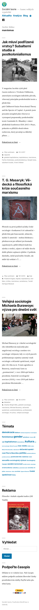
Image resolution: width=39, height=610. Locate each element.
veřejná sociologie (23, 413)
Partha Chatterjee (8, 160)
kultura (29, 441)
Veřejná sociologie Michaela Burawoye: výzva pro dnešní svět (19, 305)
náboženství (16, 449)
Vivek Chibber (19, 162)
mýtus (32, 446)
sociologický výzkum (18, 460)
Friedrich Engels (9, 279)
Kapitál (18, 279)
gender (18, 436)
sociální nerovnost (15, 464)
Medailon (7, 402)
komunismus (20, 442)
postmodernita (16, 457)
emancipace (34, 432)
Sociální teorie (9, 9)
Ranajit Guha (32, 160)
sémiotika (30, 467)
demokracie (8, 432)
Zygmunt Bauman (25, 471)
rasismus (25, 457)
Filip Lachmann (9, 152)
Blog (25, 15)
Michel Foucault (13, 446)
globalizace (26, 437)
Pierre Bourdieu (12, 453)
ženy (14, 475)
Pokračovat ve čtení (11, 142)
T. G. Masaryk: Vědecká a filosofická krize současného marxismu (17, 186)
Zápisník (7, 155)
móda (29, 446)
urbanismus (8, 471)
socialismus (23, 281)
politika (22, 453)
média (24, 446)
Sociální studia (26, 464)
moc (19, 446)
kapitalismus (23, 157)
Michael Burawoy (16, 407)
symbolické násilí (23, 467)
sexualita (6, 460)
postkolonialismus (21, 160)
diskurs (17, 432)
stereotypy (33, 464)
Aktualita (7, 15)
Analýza (17, 15)
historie (31, 437)
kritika (8, 281)
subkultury (16, 467)
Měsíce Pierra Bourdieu (7, 449)
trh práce (13, 413)
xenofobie (17, 471)
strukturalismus (7, 467)
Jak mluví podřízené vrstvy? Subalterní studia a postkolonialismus (18, 48)
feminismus (7, 437)
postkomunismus (6, 456)
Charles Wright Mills (11, 405)
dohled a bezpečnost (26, 432)
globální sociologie (24, 405)
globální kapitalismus (11, 157)
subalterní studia (7, 162)
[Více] (30, 16)
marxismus (32, 157)
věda (13, 471)
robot (30, 456)
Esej (30, 276)
